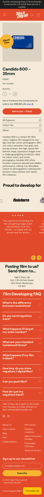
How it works (9, 429)
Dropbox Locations (29, 430)
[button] (32, 15)
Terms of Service (33, 450)
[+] (15, 94)
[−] (5, 94)
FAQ (4, 437)
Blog (5, 433)
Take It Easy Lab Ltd (18, 480)
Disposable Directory (30, 445)
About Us (7, 424)
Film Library (30, 424)
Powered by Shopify (12, 482)
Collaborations (10, 441)
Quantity (6, 89)
